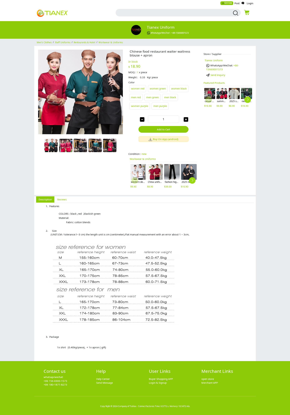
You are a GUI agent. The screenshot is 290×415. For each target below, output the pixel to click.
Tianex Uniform (161, 27)
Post (236, 3)
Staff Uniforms (62, 42)
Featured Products (214, 82)
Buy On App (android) (165, 139)
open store (207, 378)
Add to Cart (163, 129)
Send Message (104, 382)
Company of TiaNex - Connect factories (136, 406)
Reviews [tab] (62, 199)
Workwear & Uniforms (111, 42)
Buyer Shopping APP (161, 378)
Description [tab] (45, 199)
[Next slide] (192, 180)
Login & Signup (158, 382)
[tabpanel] (145, 280)
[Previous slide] (134, 180)
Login (250, 3)
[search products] (235, 13)
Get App (228, 2)
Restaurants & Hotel (84, 42)
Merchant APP (209, 382)
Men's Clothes (44, 42)
